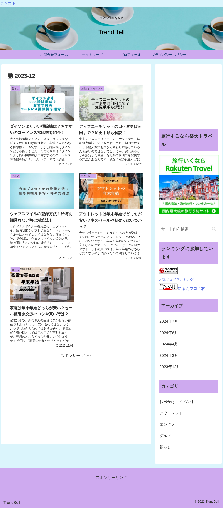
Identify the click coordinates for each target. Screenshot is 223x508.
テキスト (8, 3)
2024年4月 (168, 344)
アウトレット (171, 413)
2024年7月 (168, 321)
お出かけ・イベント (177, 402)
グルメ (165, 436)
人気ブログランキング (176, 279)
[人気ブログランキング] (168, 272)
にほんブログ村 (191, 288)
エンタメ (167, 424)
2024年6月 (168, 332)
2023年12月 (169, 367)
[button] (214, 229)
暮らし (165, 447)
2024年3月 (168, 355)
